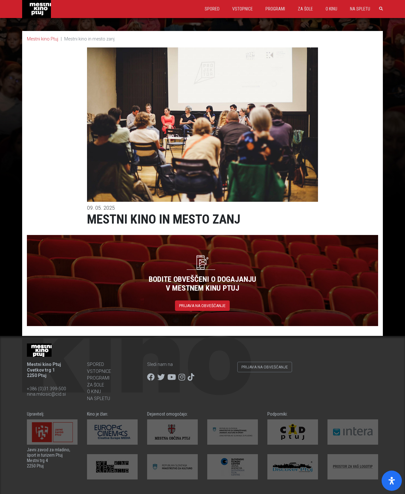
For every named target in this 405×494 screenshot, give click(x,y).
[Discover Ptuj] (292, 466)
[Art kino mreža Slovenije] (112, 466)
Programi (275, 8)
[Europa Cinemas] (112, 432)
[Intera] (352, 432)
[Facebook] (151, 377)
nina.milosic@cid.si (46, 394)
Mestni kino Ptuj (42, 38)
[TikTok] (191, 377)
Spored (212, 8)
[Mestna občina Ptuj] (172, 432)
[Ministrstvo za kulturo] (172, 466)
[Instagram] (181, 377)
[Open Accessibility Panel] (392, 481)
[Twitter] (161, 377)
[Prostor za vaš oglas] (352, 466)
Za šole (305, 8)
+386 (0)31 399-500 (46, 388)
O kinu (331, 8)
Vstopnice (242, 8)
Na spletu (360, 8)
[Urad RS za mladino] (232, 432)
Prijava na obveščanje (202, 306)
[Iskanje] (380, 9)
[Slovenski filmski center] (232, 466)
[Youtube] (171, 377)
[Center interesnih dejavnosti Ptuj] (292, 432)
